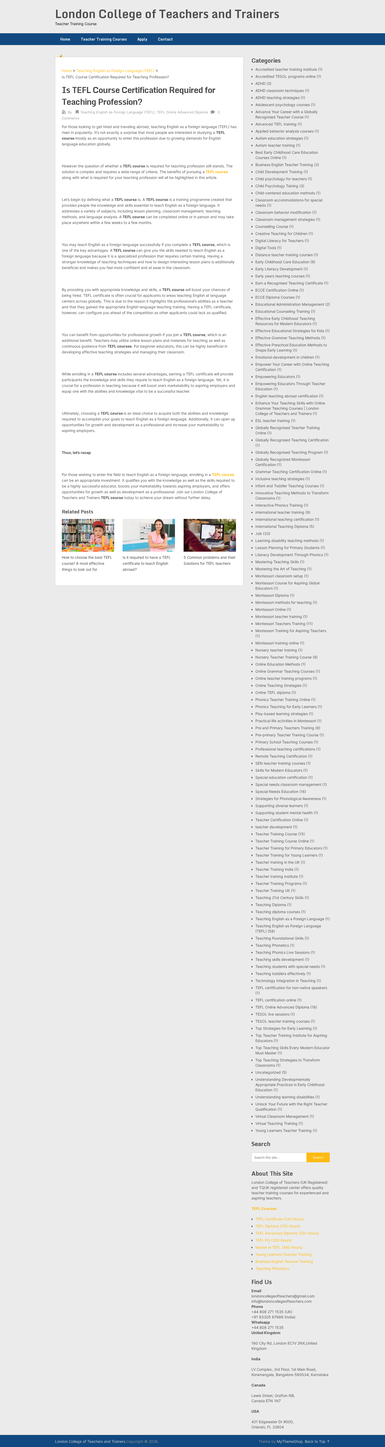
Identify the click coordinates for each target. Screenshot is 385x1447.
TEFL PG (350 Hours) (273, 1240)
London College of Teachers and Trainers (167, 13)
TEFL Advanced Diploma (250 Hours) (287, 1233)
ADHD (260, 83)
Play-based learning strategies (281, 713)
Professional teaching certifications (285, 749)
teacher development (273, 827)
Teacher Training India (274, 869)
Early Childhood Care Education (282, 262)
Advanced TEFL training (275, 124)
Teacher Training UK (272, 890)
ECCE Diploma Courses (275, 297)
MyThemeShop (290, 1441)
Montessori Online (270, 609)
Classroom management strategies (285, 219)
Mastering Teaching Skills (277, 562)
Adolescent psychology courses (282, 104)
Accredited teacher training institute (286, 69)
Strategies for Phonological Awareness (288, 798)
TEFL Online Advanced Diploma (182, 112)
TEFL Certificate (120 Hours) (279, 1219)
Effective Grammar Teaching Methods (287, 338)
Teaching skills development (279, 959)
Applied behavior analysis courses (284, 131)
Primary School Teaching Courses (284, 742)
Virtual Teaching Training (276, 1123)
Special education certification (281, 777)
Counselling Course (271, 226)
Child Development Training (278, 171)
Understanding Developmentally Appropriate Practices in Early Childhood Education (289, 1084)
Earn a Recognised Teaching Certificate (289, 283)
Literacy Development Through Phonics (289, 554)
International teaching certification (284, 519)
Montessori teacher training (278, 616)
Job (258, 533)
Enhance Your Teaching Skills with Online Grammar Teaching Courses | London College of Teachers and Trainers (290, 408)
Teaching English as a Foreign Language (289, 919)
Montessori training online (277, 643)
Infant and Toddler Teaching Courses (287, 486)
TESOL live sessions (272, 1014)
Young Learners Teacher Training (283, 1130)
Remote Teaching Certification (281, 756)
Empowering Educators (275, 376)
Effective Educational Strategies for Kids (289, 330)
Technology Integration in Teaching (285, 980)
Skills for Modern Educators (278, 770)
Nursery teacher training (276, 650)
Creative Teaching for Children (281, 233)
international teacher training (279, 512)
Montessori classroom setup (279, 576)
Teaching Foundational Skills (279, 938)
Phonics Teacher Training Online (282, 699)
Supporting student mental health (284, 812)
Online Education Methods (277, 664)
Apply (142, 39)
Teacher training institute (276, 876)
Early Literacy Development (278, 269)
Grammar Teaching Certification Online (288, 471)
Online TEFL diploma (272, 692)
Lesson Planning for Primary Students (287, 547)
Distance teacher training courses (284, 255)
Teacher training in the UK (277, 862)
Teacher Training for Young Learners (286, 855)
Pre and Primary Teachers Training (284, 728)
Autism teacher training (275, 145)
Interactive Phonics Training (279, 505)
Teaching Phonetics (272, 945)
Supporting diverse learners (279, 805)
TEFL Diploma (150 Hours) (277, 1226)
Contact (165, 39)
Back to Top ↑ (317, 1441)
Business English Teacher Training (284, 164)
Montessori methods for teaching (283, 602)
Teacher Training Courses (104, 39)
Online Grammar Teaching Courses (285, 671)
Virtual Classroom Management (282, 1116)
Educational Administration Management (289, 304)
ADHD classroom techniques (279, 90)
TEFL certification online (275, 1000)
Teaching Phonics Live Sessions (282, 952)
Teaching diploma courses (277, 911)
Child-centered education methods (285, 193)
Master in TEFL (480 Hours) (278, 1247)
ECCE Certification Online (276, 290)
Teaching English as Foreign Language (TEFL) (115, 70)
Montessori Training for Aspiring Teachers (290, 630)
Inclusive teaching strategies (279, 478)
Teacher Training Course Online (282, 841)
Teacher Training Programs (278, 883)
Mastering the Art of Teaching (280, 569)
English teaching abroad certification (286, 396)
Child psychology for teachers (281, 179)
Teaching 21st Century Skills (279, 897)
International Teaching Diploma (281, 526)
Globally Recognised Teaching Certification (292, 440)
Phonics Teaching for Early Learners (286, 706)
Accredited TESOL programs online (285, 76)
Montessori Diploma (272, 595)
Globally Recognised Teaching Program (289, 452)
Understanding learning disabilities (284, 1097)
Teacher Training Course (276, 834)
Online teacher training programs (283, 678)
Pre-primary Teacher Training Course (286, 735)
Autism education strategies (279, 138)
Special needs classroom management (288, 784)
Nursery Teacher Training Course (283, 657)
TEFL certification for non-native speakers (291, 987)
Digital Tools (265, 247)
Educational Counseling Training (282, 311)
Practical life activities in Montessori (285, 721)
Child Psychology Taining (276, 186)
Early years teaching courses (280, 276)
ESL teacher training (272, 420)
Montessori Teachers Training (280, 623)
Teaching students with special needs (287, 966)
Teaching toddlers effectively (280, 973)
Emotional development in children (284, 357)
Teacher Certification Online (279, 820)
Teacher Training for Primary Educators (288, 848)
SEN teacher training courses (280, 763)
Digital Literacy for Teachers (279, 240)
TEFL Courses (264, 1208)
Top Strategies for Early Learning (283, 1028)
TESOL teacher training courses (282, 1021)
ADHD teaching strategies (277, 97)
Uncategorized (268, 1072)
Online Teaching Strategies (278, 685)
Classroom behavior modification (283, 212)
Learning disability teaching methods (286, 540)
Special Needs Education (276, 791)
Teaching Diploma (270, 904)
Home (65, 39)
